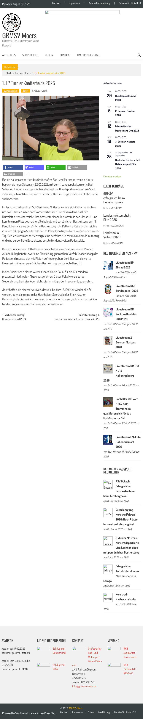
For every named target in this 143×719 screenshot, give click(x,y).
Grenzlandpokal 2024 (14, 319)
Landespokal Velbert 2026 (111, 235)
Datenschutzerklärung (99, 3)
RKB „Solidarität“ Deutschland (129, 653)
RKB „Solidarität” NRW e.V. (129, 669)
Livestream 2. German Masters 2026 (126, 342)
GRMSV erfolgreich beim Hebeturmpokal (114, 197)
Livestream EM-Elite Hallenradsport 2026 (128, 441)
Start (8, 73)
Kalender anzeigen (112, 176)
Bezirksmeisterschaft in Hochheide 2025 (76, 319)
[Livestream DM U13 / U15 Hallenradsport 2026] (108, 368)
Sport (25, 90)
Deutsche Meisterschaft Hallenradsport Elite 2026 (127, 164)
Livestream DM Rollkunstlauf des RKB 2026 (126, 314)
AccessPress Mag (46, 713)
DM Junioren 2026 (88, 55)
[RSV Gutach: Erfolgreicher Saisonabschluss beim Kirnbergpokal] (108, 484)
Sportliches (30, 55)
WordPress (21, 713)
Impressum (74, 3)
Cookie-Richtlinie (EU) (130, 3)
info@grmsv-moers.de (84, 686)
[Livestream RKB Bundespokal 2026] (108, 289)
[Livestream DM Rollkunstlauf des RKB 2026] (108, 312)
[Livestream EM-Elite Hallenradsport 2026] (108, 440)
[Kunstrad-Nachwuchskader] (108, 597)
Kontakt (56, 3)
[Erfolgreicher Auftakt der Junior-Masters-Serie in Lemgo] (108, 569)
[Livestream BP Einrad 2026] (108, 265)
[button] (13, 167)
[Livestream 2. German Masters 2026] (108, 340)
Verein (49, 55)
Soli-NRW (125, 272)
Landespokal (21, 73)
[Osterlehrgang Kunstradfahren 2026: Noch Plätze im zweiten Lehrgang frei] (108, 512)
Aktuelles (9, 55)
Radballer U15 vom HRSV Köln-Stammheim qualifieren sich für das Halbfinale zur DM (120, 408)
